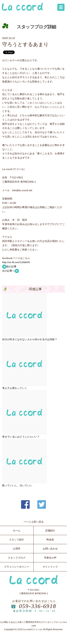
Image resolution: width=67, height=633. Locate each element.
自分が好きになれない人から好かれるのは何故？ (29, 339)
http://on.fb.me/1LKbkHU (16, 262)
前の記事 (11, 266)
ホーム (16, 530)
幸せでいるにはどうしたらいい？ (21, 436)
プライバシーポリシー (16, 566)
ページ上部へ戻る (34, 521)
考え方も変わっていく (14, 388)
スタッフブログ (16, 557)
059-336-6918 (37, 606)
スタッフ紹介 (16, 539)
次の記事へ (8, 270)
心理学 (16, 548)
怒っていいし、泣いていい (17, 485)
